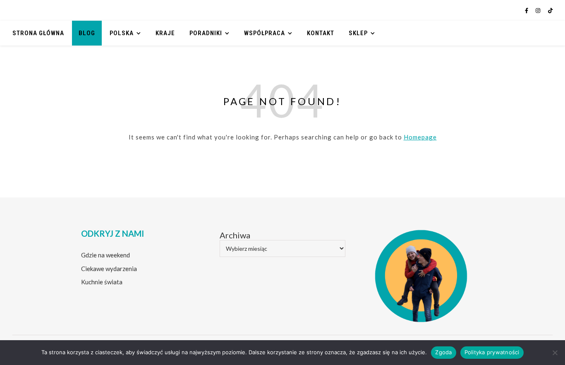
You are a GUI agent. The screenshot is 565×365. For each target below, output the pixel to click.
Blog (87, 33)
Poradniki (205, 33)
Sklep (358, 33)
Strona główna (38, 33)
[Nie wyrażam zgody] (555, 352)
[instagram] (538, 10)
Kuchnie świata (101, 282)
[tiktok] (550, 10)
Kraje (165, 33)
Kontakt (320, 33)
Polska (122, 33)
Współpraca (264, 33)
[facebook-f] (527, 10)
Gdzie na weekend (105, 255)
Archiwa (235, 235)
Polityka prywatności (492, 352)
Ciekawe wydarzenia (109, 268)
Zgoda (443, 352)
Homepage (420, 137)
